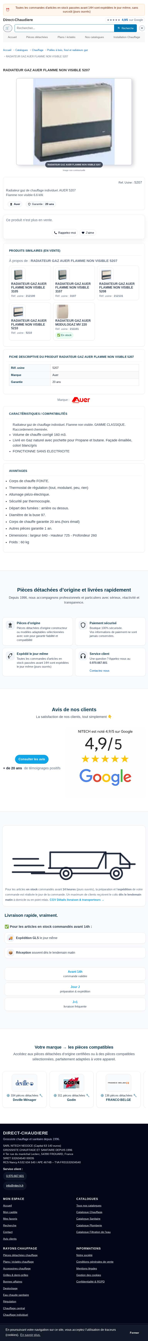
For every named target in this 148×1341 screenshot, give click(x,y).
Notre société (84, 1255)
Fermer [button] (134, 1332)
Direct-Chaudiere (18, 20)
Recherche (9, 1225)
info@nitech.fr (15, 1185)
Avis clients (10, 1238)
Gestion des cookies (88, 1275)
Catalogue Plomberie (89, 1225)
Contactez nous (99, 670)
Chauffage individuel (15, 1314)
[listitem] (24, 1089)
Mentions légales (86, 1268)
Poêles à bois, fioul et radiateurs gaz (67, 50)
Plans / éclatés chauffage (18, 1261)
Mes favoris (10, 1218)
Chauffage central (14, 1308)
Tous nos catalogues (88, 1205)
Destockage (10, 1288)
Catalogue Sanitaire (88, 1218)
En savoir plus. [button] (30, 1335)
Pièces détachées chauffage (20, 1255)
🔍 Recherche (126, 28)
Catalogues (21, 50)
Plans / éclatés (66, 37)
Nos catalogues (94, 37)
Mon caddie (10, 1212)
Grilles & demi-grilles (15, 1275)
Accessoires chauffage (17, 1268)
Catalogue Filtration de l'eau (93, 1231)
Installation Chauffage (127, 37)
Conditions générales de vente (95, 1261)
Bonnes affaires (12, 1281)
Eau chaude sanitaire (16, 1294)
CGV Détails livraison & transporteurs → (77, 899)
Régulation (9, 1301)
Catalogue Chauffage (89, 1212)
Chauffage (37, 50)
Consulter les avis (31, 759)
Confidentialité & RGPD (90, 1281)
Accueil (12, 37)
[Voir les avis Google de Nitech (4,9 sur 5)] (105, 762)
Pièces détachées (37, 37)
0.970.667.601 (15, 1176)
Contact (8, 1231)
